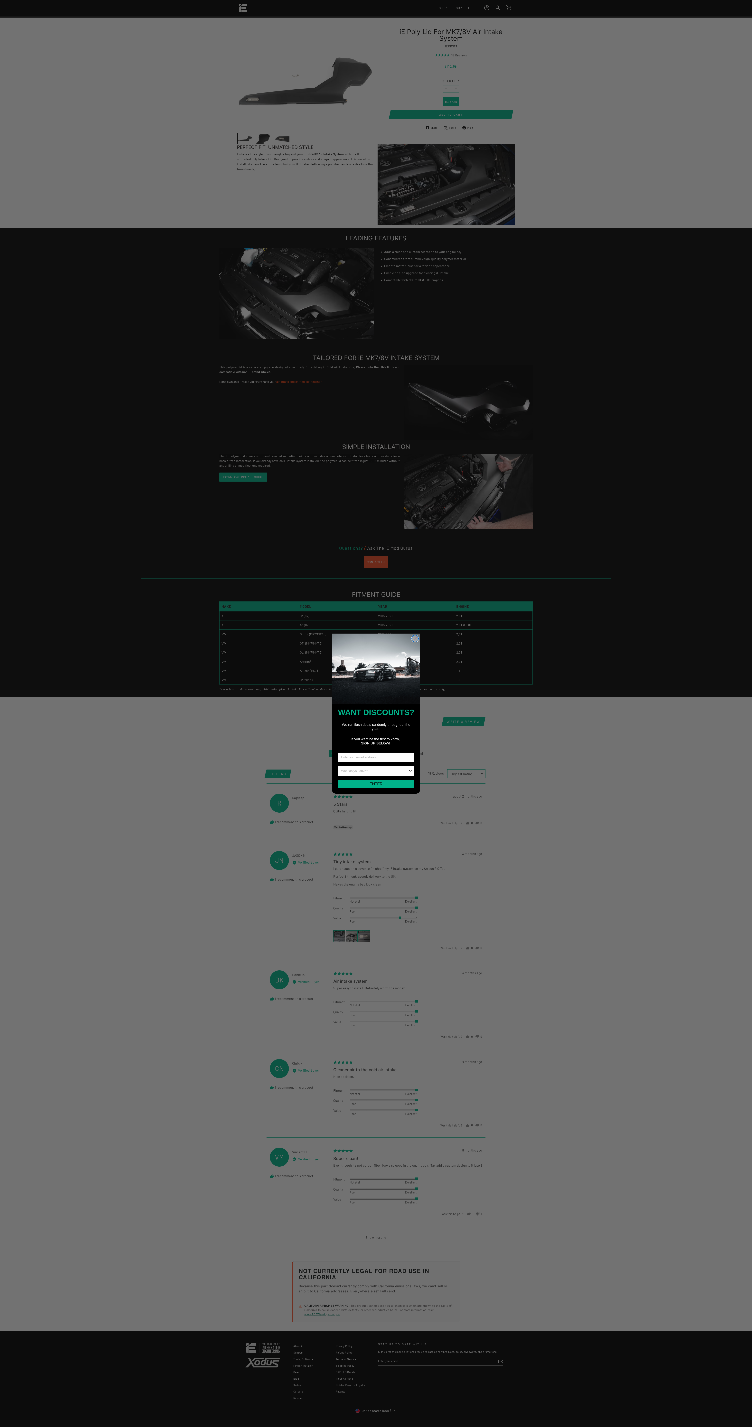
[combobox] (375, 771)
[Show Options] (410, 771)
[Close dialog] (415, 638)
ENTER (376, 784)
